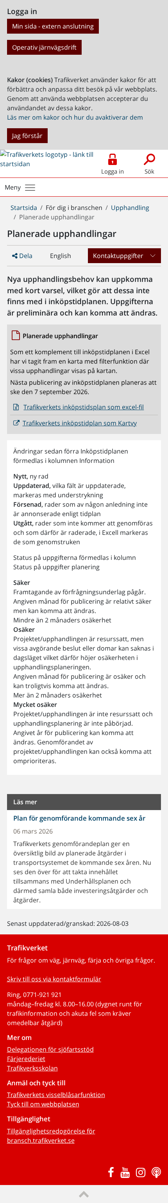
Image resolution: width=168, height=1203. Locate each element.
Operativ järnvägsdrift (44, 47)
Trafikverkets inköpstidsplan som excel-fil (83, 407)
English (60, 255)
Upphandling (130, 207)
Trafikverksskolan (32, 1068)
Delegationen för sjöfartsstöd (50, 1049)
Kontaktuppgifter (118, 255)
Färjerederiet (26, 1058)
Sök (149, 171)
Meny (13, 187)
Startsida (24, 207)
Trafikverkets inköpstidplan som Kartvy (80, 423)
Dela (25, 255)
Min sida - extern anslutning (53, 26)
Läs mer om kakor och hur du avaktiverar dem (75, 117)
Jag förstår (27, 135)
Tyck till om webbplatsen (43, 1104)
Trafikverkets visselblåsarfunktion (56, 1094)
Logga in (112, 171)
